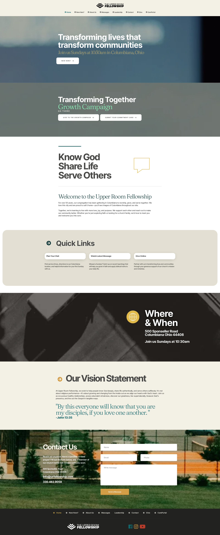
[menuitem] (68, 12)
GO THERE (64, 111)
